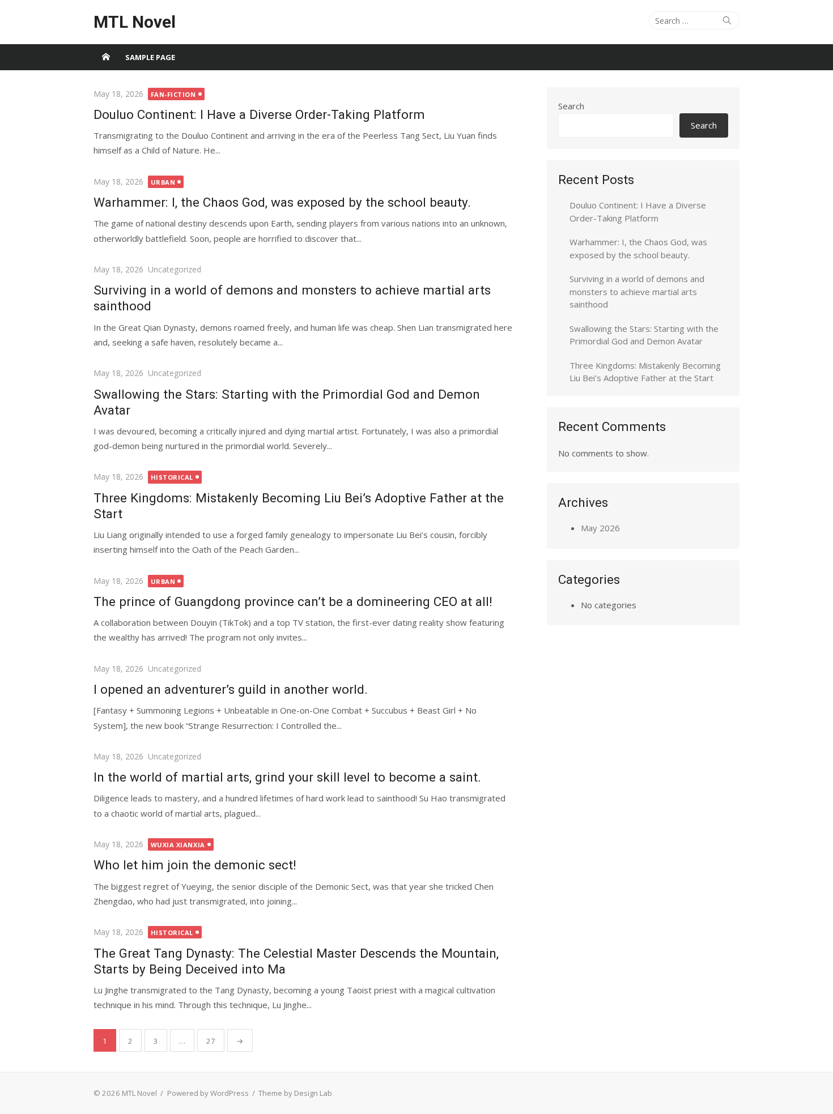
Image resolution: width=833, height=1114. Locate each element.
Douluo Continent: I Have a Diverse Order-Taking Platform (259, 114)
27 (210, 1041)
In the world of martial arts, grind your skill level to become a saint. (287, 777)
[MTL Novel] (106, 57)
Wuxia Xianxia (178, 844)
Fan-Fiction (173, 94)
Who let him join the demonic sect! (195, 864)
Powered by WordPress (208, 1093)
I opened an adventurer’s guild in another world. (231, 689)
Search (571, 106)
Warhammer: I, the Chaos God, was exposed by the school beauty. (282, 202)
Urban (163, 182)
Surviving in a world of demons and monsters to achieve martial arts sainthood (637, 291)
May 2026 (600, 527)
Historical (172, 477)
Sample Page (150, 57)
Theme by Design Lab (295, 1093)
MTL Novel (135, 22)
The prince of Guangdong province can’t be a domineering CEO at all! (293, 601)
